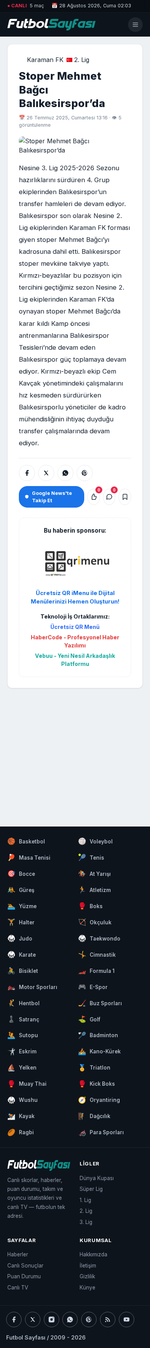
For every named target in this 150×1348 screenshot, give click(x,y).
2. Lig (81, 60)
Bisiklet (22, 970)
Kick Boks (96, 1084)
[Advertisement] (75, 750)
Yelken (22, 1067)
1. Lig (85, 1200)
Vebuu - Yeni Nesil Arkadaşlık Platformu (75, 659)
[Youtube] (126, 1319)
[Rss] (107, 1319)
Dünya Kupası (97, 1178)
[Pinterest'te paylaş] (85, 473)
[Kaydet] (124, 497)
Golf (89, 1019)
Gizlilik (87, 1276)
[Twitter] (32, 1319)
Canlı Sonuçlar (25, 1265)
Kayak (21, 1116)
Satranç (23, 1019)
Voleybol (95, 841)
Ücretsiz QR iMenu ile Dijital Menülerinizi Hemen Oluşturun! (75, 597)
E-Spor (93, 987)
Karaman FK (45, 60)
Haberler (17, 1254)
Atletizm (94, 890)
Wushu (22, 1100)
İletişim (88, 1265)
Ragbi (20, 1132)
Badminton (98, 1035)
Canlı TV (17, 1287)
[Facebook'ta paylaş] (27, 473)
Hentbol (23, 1003)
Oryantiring (99, 1100)
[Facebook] (14, 1319)
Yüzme (22, 906)
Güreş (20, 890)
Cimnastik (97, 954)
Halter (21, 922)
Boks (90, 906)
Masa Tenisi (28, 857)
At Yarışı (94, 873)
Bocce (21, 873)
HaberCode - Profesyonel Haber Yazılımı (75, 641)
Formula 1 (96, 970)
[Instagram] (51, 1319)
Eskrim (22, 1051)
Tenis (91, 857)
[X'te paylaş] (46, 473)
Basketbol (26, 841)
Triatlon (94, 1067)
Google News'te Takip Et (52, 496)
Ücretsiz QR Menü (75, 627)
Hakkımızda (93, 1254)
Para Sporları (101, 1132)
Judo (19, 938)
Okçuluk (95, 922)
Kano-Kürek (99, 1051)
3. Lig (86, 1222)
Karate (21, 954)
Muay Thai (27, 1084)
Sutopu (22, 1035)
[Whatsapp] (70, 1319)
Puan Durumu (24, 1276)
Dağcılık (94, 1116)
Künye (87, 1287)
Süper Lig (91, 1189)
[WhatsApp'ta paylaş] (65, 473)
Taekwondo (99, 938)
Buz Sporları (100, 1003)
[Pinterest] (89, 1319)
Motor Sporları (32, 987)
